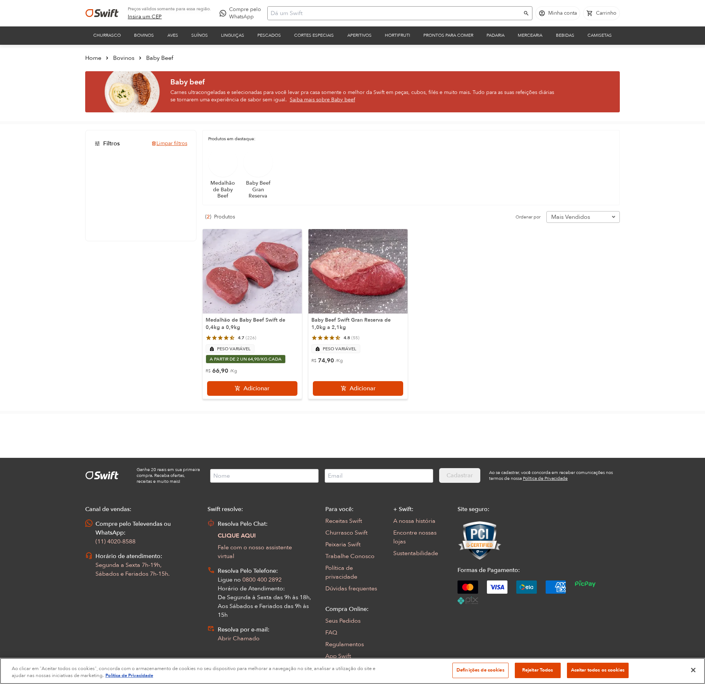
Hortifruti (397, 35)
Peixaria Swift (343, 544)
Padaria (496, 35)
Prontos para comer (448, 35)
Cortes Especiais (314, 35)
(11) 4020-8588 (115, 542)
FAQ (331, 633)
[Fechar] (693, 670)
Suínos (199, 35)
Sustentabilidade (415, 553)
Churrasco (107, 35)
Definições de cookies (480, 670)
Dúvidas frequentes (351, 589)
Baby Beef (159, 58)
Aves (172, 35)
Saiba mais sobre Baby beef (322, 99)
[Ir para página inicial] (102, 13)
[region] (352, 671)
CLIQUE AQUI (237, 536)
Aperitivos (359, 35)
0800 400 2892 (262, 580)
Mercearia (530, 35)
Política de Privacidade (129, 676)
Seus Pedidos (343, 621)
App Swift (338, 656)
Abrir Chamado (239, 638)
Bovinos (144, 35)
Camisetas (600, 35)
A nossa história (414, 521)
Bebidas (565, 35)
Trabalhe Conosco (350, 556)
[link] (145, 17)
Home (93, 58)
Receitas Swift (343, 521)
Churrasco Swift (346, 533)
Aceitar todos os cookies (598, 670)
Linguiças (232, 35)
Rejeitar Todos (537, 670)
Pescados (269, 35)
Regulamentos (344, 644)
